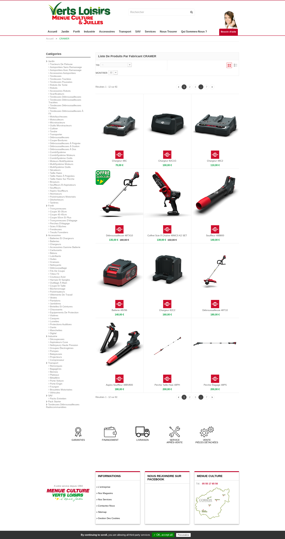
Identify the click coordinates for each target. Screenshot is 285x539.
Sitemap (102, 512)
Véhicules (54, 392)
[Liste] (235, 65)
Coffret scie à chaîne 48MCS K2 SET (167, 235)
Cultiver (53, 128)
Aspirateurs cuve (58, 342)
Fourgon (54, 386)
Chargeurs (55, 244)
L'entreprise (104, 487)
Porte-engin (55, 383)
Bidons (53, 253)
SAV (50, 395)
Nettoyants (55, 265)
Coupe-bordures (58, 140)
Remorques (55, 366)
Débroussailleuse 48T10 (215, 310)
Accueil (49, 38)
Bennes (53, 371)
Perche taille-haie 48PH (167, 385)
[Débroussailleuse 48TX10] (119, 194)
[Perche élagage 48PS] (215, 343)
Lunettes (54, 321)
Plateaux (54, 374)
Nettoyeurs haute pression (63, 345)
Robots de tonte (58, 85)
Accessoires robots (60, 91)
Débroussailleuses (59, 137)
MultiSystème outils (60, 167)
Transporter (55, 134)
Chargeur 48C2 (215, 160)
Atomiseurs (55, 193)
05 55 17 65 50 (210, 483)
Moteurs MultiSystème (61, 161)
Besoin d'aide (228, 31)
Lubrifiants (55, 256)
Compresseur (56, 360)
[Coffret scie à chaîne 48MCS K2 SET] (167, 194)
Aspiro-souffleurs (58, 190)
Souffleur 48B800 (215, 235)
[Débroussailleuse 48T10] (215, 269)
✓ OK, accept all (163, 534)
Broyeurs (54, 182)
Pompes (54, 351)
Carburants (55, 250)
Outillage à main (58, 282)
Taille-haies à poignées (62, 176)
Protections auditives (60, 324)
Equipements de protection (64, 312)
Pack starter (54, 401)
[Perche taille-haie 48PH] (167, 343)
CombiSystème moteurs (62, 155)
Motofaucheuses (58, 116)
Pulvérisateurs (57, 291)
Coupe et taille (57, 285)
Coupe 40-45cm (58, 214)
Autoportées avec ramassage (65, 70)
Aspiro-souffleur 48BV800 (119, 385)
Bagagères (55, 369)
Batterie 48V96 (119, 310)
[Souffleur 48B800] (215, 194)
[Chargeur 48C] (119, 119)
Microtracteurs (57, 122)
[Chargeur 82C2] (167, 269)
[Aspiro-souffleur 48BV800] (119, 343)
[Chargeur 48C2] (215, 119)
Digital (52, 333)
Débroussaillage (58, 268)
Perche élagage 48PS (215, 385)
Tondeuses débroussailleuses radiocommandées (62, 405)
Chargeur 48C (119, 160)
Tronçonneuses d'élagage (63, 220)
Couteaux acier (57, 277)
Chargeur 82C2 (167, 310)
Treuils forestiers (58, 232)
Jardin (51, 61)
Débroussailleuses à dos (62, 149)
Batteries (54, 241)
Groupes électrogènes (61, 348)
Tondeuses (55, 76)
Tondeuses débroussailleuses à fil (65, 112)
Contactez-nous (106, 505)
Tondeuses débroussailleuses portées (64, 106)
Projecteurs (55, 357)
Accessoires (54, 235)
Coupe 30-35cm (58, 211)
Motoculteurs (56, 119)
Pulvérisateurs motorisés (62, 196)
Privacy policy (199, 535)
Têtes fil (54, 274)
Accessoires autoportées (62, 73)
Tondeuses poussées (60, 82)
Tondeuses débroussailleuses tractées (64, 101)
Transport (53, 363)
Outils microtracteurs (60, 125)
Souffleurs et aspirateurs (62, 185)
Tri (97, 65)
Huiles (52, 259)
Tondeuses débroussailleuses (65, 96)
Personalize (183, 535)
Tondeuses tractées (60, 79)
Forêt (51, 205)
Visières (53, 315)
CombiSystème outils (60, 158)
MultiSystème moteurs (61, 164)
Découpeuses (56, 339)
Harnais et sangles (59, 279)
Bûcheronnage (57, 288)
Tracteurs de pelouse (61, 64)
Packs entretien (57, 398)
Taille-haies (55, 173)
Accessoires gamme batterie (64, 247)
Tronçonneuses (57, 208)
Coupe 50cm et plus (60, 217)
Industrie (52, 336)
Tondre (53, 131)
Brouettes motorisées (60, 389)
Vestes (53, 297)
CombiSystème (57, 152)
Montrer (101, 73)
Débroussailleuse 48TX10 (119, 235)
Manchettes (55, 330)
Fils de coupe (57, 271)
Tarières (53, 202)
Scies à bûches (57, 226)
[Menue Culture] (79, 13)
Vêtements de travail (60, 294)
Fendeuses (55, 229)
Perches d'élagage (59, 223)
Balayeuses (55, 354)
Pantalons (54, 300)
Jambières (55, 303)
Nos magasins (105, 493)
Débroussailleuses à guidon (64, 146)
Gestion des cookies (109, 518)
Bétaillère (54, 377)
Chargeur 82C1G (167, 160)
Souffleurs (55, 187)
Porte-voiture (56, 380)
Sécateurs (55, 170)
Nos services (105, 499)
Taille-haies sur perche (61, 179)
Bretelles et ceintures (61, 306)
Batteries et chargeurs (61, 238)
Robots (53, 88)
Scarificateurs (56, 93)
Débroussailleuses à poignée (64, 143)
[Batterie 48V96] (119, 269)
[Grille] (229, 65)
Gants (52, 327)
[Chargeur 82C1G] (167, 119)
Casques (54, 318)
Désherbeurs (56, 199)
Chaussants (55, 309)
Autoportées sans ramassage (65, 67)
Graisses (54, 262)
